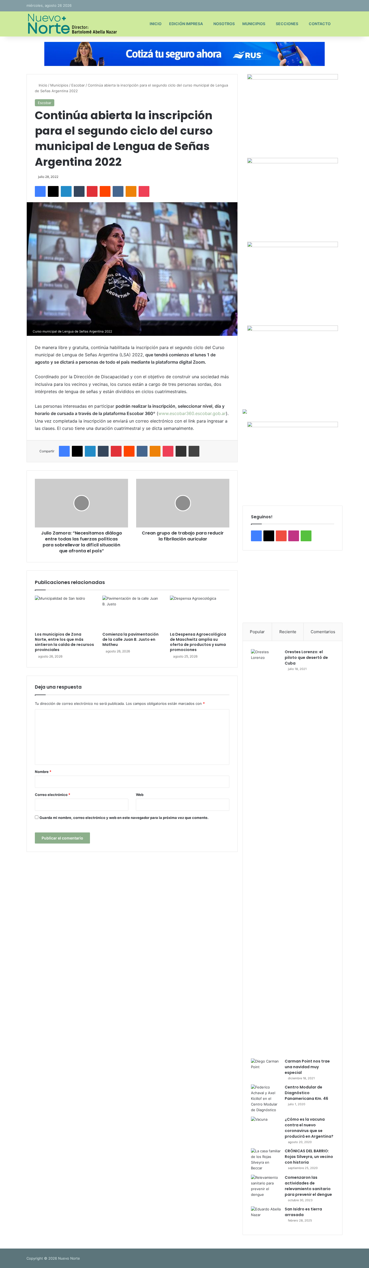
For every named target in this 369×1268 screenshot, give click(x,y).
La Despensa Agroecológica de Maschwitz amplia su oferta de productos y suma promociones (198, 642)
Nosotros (224, 23)
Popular (257, 631)
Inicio (156, 23)
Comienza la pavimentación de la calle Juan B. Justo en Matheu (130, 639)
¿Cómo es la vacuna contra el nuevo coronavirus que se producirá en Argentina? (309, 1128)
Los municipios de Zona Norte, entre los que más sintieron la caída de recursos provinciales (64, 642)
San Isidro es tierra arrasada (303, 1211)
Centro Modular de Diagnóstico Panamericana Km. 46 (306, 1092)
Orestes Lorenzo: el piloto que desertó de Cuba (306, 657)
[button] (251, 586)
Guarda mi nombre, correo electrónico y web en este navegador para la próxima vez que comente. (124, 817)
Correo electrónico (52, 794)
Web (139, 794)
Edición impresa (186, 23)
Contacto (320, 23)
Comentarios (323, 631)
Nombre (43, 771)
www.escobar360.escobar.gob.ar (192, 413)
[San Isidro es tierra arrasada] (266, 1216)
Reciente (287, 631)
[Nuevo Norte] (71, 24)
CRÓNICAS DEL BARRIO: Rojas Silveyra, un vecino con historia (309, 1156)
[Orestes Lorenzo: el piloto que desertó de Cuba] (266, 852)
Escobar (78, 85)
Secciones (287, 23)
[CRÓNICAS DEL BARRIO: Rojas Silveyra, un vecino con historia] (266, 1159)
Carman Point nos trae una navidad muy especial (307, 1066)
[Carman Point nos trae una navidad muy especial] (266, 1068)
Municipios (253, 23)
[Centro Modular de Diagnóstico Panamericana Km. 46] (266, 1098)
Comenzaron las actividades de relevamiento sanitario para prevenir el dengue (308, 1186)
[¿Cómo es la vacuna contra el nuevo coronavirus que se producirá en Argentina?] (266, 1127)
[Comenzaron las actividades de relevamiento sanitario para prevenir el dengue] (266, 1186)
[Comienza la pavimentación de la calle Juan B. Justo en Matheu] (132, 612)
